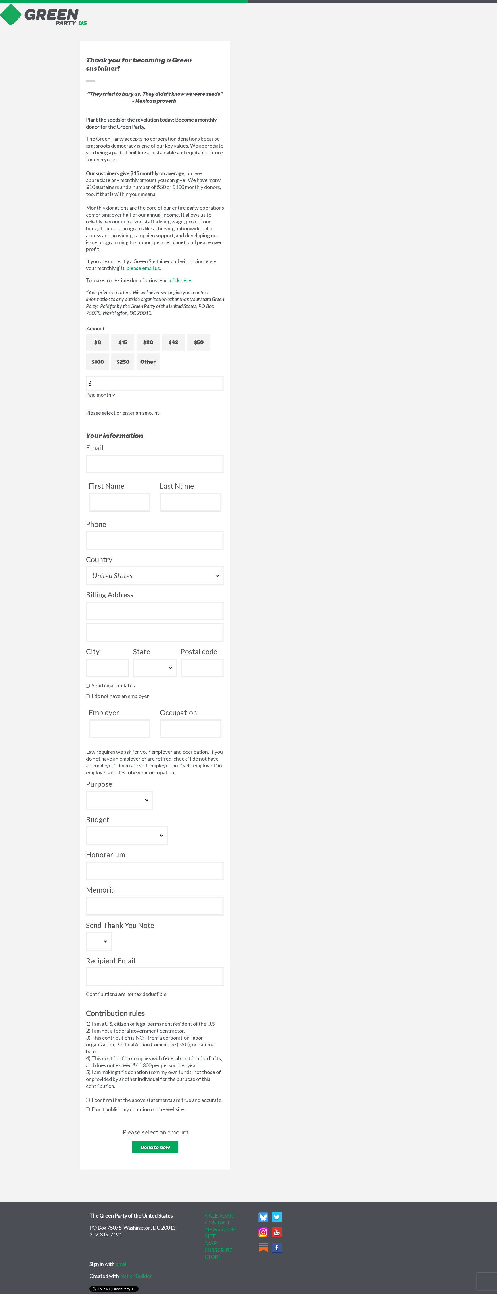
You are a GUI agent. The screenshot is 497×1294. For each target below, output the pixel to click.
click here (180, 280)
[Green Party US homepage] (43, 14)
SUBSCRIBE (218, 1250)
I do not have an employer (121, 696)
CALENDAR (219, 1215)
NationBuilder (136, 1276)
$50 (199, 342)
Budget (97, 819)
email (121, 1264)
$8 (97, 342)
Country (99, 559)
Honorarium (105, 854)
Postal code (199, 651)
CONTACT (217, 1222)
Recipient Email (110, 960)
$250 (122, 361)
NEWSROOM (220, 1229)
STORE (213, 1257)
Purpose (99, 784)
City (93, 651)
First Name (106, 485)
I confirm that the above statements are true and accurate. (158, 1100)
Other (148, 361)
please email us (143, 268)
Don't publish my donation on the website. (139, 1109)
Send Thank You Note (120, 925)
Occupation (178, 712)
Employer (104, 712)
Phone (96, 524)
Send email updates (114, 685)
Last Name (177, 485)
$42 (173, 342)
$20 (148, 342)
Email (95, 447)
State (141, 651)
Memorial (101, 889)
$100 (97, 361)
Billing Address (109, 594)
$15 (122, 342)
